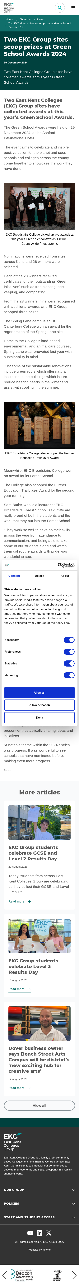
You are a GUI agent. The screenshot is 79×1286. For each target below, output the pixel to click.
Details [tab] (39, 575)
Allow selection (39, 705)
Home (9, 19)
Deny (39, 717)
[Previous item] (4, 1275)
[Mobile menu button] (73, 8)
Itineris (47, 1249)
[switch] (69, 652)
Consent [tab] (14, 575)
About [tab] (65, 575)
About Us (25, 19)
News (40, 19)
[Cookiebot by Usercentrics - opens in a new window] (58, 565)
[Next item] (74, 1275)
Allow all (39, 692)
